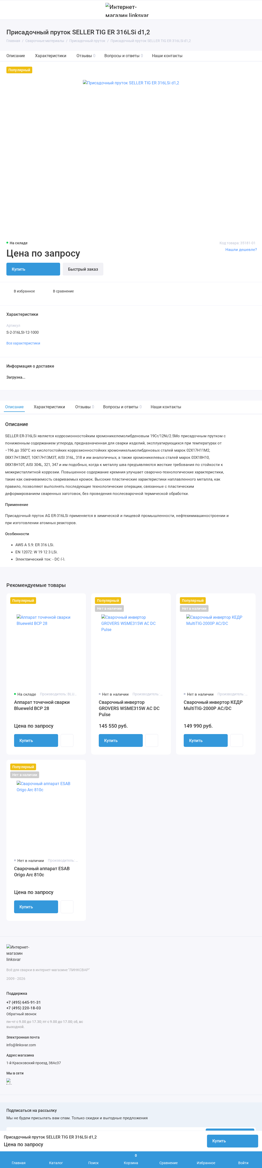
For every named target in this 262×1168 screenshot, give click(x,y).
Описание (15, 55)
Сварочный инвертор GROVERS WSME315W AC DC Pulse (129, 708)
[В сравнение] (69, 600)
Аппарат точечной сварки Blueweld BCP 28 (42, 705)
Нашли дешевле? (241, 249)
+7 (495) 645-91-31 (23, 1002)
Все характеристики (23, 343)
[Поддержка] (252, 9)
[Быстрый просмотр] (67, 740)
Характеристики (50, 55)
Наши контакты (167, 55)
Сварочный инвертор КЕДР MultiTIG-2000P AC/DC (213, 705)
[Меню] (9, 9)
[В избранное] (78, 600)
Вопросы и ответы (123, 55)
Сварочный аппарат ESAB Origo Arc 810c (42, 871)
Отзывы (86, 55)
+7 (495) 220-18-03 (23, 1008)
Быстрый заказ (83, 269)
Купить (26, 740)
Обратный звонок (21, 1014)
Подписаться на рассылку (31, 1111)
